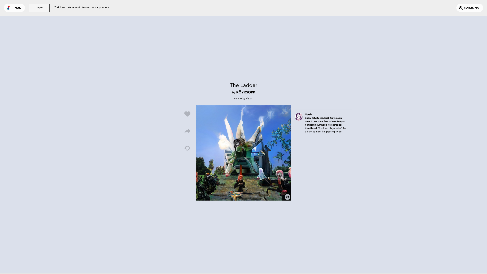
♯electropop (335, 125)
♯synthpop (321, 125)
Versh (249, 98)
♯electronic (311, 121)
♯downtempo (337, 121)
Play (243, 152)
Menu (18, 8)
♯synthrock (311, 128)
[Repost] (187, 148)
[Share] (187, 131)
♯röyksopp (336, 118)
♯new (308, 118)
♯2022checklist (320, 118)
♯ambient (323, 121)
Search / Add (471, 8)
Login (39, 8)
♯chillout (309, 125)
